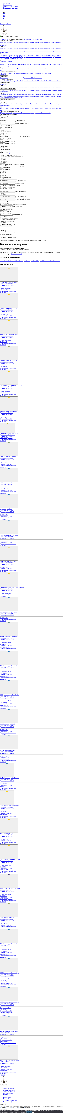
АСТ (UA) (22, 51)
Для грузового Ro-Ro (15, 57)
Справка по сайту (46, 73)
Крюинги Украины (5, 64)
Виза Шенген (5, 203)
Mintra (17, 51)
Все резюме (3, 45)
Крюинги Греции (55, 64)
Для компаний (12, 114)
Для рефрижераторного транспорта (31, 57)
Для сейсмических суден (47, 57)
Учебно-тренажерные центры (8, 68)
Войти (9, 24)
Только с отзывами (7, 208)
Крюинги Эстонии (45, 64)
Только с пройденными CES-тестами (12, 206)
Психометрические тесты (45, 51)
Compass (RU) (34, 51)
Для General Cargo (54, 55)
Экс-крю (4, 216)
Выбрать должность (24, 249)
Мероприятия (24, 73)
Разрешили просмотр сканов (10, 218)
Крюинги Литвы (35, 64)
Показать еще (4, 146)
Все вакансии (4, 39)
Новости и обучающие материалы (48, 68)
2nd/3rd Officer (14, 261)
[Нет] (33, 1112)
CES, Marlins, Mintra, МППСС (11, 6)
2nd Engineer (29, 261)
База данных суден (33, 68)
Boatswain (47, 261)
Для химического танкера (20, 55)
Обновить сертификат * (6, 153)
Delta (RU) (27, 51)
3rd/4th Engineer (37, 261)
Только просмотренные (8, 219)
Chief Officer (7, 261)
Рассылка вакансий (16, 254)
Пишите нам (6, 1094)
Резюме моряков (7, 5)
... (3, 9)
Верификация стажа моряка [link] (15, 39)
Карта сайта (6, 1099)
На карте (9, 61)
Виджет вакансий (8, 1097)
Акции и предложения (34, 73)
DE (4, 16)
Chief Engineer (22, 261)
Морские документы (22, 68)
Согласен (29, 1112)
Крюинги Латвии (25, 64)
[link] (9, 36)
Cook (54, 261)
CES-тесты (3, 51)
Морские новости (16, 73)
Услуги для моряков (8, 1088)
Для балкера (38, 55)
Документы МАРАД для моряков (32, 39)
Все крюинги (3, 61)
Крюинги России (15, 64)
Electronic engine (6, 177)
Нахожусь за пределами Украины (11, 185)
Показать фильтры (5, 149)
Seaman (58, 261)
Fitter (51, 261)
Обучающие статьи (5, 73)
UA (4, 15)
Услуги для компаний (9, 1091)
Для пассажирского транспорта (13, 58)
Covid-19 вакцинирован (8, 187)
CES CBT (8, 51)
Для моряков (6, 3)
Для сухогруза (45, 55)
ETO (43, 261)
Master (2, 261)
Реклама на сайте (8, 1093)
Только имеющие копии (8, 224)
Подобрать (3, 148)
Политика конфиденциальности (12, 1101)
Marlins (13, 51)
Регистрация (3, 24)
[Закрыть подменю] (0, 60)
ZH (4, 19)
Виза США (5, 201)
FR (4, 18)
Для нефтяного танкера (6, 55)
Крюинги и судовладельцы (10, 8)
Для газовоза (31, 55)
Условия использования (10, 1100)
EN (4, 13)
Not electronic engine (7, 178)
